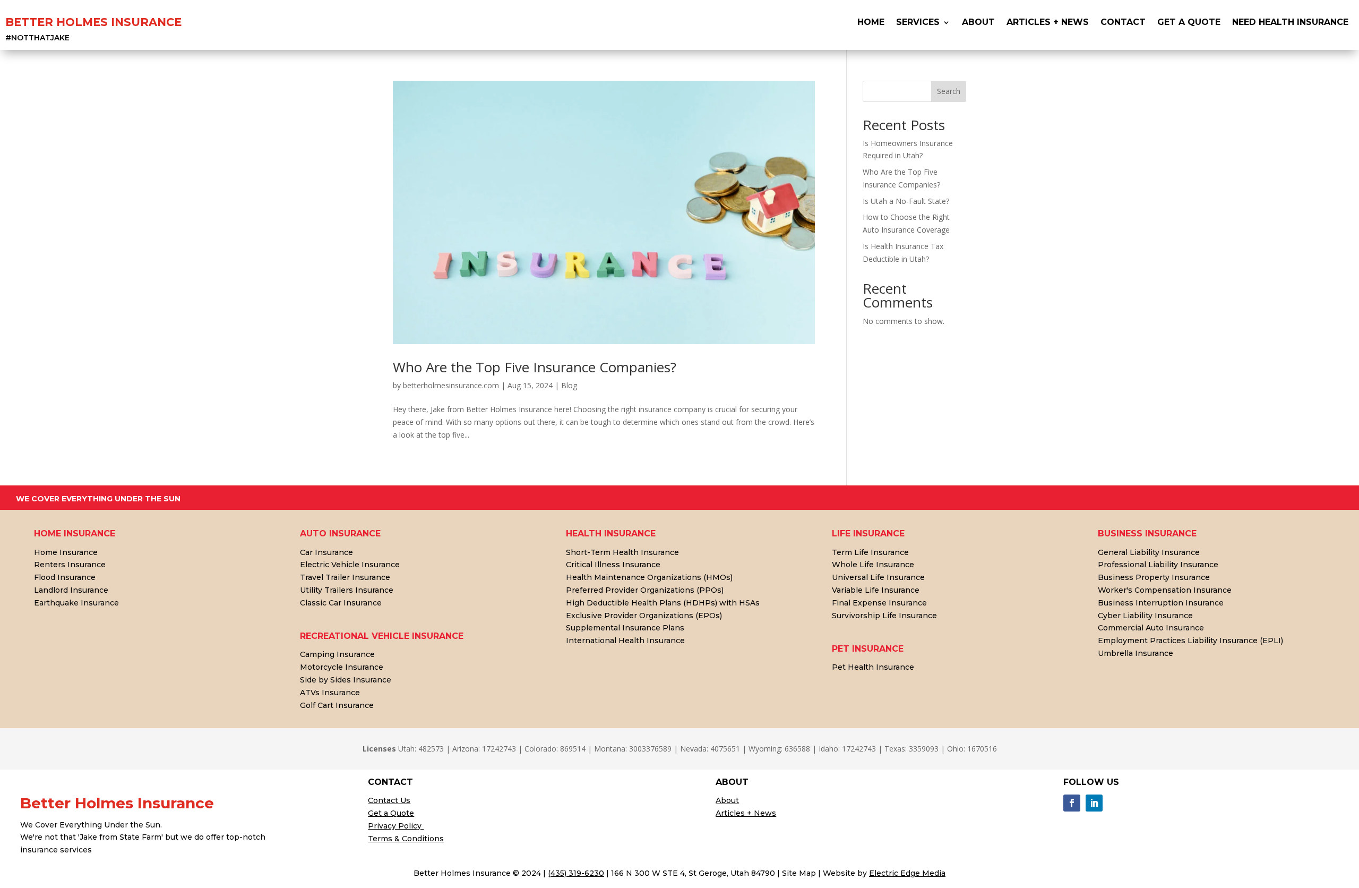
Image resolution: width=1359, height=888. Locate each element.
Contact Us (389, 800)
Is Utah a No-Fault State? (906, 201)
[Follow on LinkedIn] (1094, 803)
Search (948, 91)
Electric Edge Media (907, 873)
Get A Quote (1188, 23)
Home (870, 23)
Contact (1123, 23)
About (978, 23)
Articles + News (1048, 23)
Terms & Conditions (406, 838)
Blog (569, 385)
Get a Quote (391, 813)
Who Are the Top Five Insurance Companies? (534, 367)
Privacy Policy (396, 826)
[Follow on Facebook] (1071, 803)
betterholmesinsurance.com (451, 385)
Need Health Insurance (1290, 23)
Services (918, 23)
